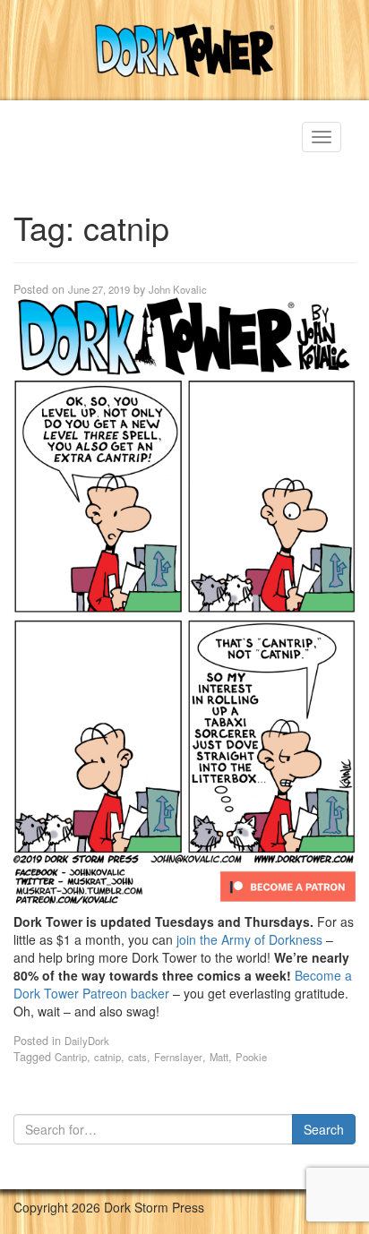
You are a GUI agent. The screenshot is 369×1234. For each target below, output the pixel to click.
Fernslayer (178, 1057)
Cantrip (71, 1057)
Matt (219, 1057)
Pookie (251, 1057)
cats (137, 1057)
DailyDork (86, 1040)
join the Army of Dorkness (249, 939)
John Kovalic (178, 289)
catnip (107, 1057)
